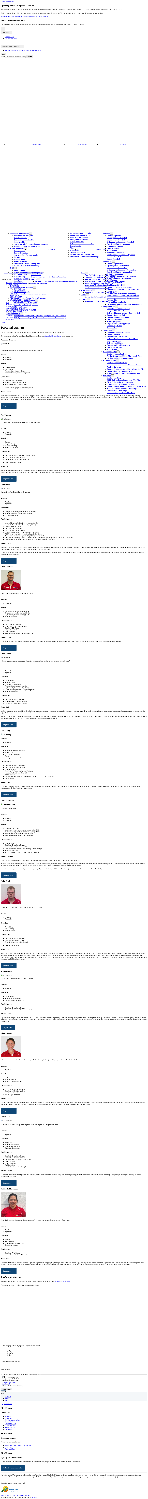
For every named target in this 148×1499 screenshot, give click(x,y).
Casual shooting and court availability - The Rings (126, 386)
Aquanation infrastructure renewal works (101, 292)
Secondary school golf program (26, 305)
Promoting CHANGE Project (96, 301)
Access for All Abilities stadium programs (30, 294)
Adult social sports (114, 367)
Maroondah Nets (109, 360)
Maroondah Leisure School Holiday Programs (28, 298)
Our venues (122, 144)
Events (83, 295)
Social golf (18, 281)
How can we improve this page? (11, 1361)
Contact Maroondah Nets (117, 363)
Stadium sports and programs (21, 287)
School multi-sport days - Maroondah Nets (123, 373)
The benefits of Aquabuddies (96, 286)
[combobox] (12, 46)
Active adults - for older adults (26, 255)
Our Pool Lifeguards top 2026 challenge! (100, 275)
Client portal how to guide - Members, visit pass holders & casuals (40, 316)
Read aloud (6, 1384)
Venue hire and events (18, 307)
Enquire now (8, 406)
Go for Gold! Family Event (95, 297)
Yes (10, 1351)
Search (3, 56)
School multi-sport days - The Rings (121, 393)
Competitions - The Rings (117, 391)
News (83, 273)
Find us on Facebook (39, 284)
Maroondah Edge (109, 352)
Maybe (11, 1353)
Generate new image (9, 1382)
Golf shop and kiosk (115, 343)
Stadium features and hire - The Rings (122, 388)
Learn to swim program (23, 236)
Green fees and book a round (118, 309)
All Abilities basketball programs (120, 382)
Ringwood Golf (109, 306)
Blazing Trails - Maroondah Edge (120, 358)
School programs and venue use (16, 312)
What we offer (13, 273)
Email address (5, 1369)
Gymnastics (10, 304)
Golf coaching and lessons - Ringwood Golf (123, 313)
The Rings (107, 376)
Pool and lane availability (24, 240)
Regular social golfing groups (118, 324)
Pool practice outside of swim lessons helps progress (105, 281)
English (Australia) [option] (23, 50)
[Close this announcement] (3, 29)
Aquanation (66, 1281)
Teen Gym (18, 257)
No (10, 1355)
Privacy (3, 1495)
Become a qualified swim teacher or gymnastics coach (56, 281)
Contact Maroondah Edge (117, 354)
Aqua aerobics (19, 242)
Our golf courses (20, 274)
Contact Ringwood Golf (116, 315)
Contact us (52, 249)
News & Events (101, 249)
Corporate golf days (22, 279)
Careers (34, 279)
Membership (112, 328)
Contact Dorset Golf (115, 334)
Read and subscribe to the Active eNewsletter (48, 277)
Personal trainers (19, 290)
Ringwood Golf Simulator (117, 311)
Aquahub (58, 1281)
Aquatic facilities (20, 238)
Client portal (10, 319)
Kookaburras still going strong (97, 288)
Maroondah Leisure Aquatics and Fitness (18, 1445)
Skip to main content (7, 2)
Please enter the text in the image (12, 1386)
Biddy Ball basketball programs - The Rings (124, 380)
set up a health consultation (52, 336)
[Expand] (9, 231)
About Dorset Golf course (117, 337)
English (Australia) (23, 42)
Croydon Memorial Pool (12, 1420)
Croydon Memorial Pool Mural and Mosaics (124, 304)
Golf (11, 268)
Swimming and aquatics (19, 233)
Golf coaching (19, 277)
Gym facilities (19, 259)
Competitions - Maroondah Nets (119, 371)
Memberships (82, 144)
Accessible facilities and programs (17, 315)
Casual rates (36, 275)
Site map (9, 1495)
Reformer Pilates (20, 261)
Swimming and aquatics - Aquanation (121, 270)
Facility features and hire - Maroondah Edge (124, 356)
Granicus (34, 1497)
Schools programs (114, 321)
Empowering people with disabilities (99, 284)
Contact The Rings (114, 378)
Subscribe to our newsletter (12, 1468)
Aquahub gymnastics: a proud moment (100, 277)
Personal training (21, 253)
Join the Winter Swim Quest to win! (99, 279)
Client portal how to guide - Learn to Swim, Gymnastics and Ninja (40, 318)
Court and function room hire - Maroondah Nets (126, 369)
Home (6, 273)
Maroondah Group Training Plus (20, 299)
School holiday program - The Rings (121, 384)
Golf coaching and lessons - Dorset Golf (122, 339)
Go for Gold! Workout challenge (26, 266)
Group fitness (19, 251)
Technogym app (11, 317)
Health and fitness (17, 249)
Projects (84, 299)
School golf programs (22, 283)
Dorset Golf (107, 330)
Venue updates (86, 290)
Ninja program (11, 306)
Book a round (19, 270)
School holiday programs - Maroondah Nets (124, 365)
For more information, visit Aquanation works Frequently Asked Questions (24, 16)
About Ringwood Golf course (118, 317)
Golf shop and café (114, 319)
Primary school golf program (25, 303)
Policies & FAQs (18, 1495)
